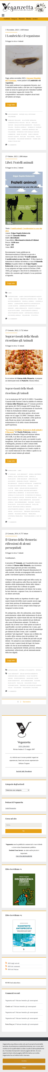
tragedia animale (21, 513)
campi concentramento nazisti (30, 296)
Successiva (27, 702)
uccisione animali (14, 315)
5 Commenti (12, 691)
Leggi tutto (12, 105)
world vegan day (14, 141)
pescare (23, 136)
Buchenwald (12, 483)
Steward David (13, 685)
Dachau (16, 299)
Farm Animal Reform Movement (26, 490)
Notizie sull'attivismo (27, 114)
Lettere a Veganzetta (26, 670)
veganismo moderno (24, 138)
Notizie (38, 670)
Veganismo (12, 116)
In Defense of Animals (33, 495)
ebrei (16, 488)
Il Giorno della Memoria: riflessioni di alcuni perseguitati (21, 544)
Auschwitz (12, 481)
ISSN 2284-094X (24, 746)
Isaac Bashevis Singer (16, 497)
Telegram (14, 19)
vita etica (34, 315)
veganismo (12, 138)
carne (10, 299)
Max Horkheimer (21, 502)
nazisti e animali (34, 308)
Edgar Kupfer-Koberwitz (23, 125)
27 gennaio (12, 474)
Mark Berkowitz (25, 499)
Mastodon (22, 19)
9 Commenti (12, 145)
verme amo (36, 138)
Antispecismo (13, 670)
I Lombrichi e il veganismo (22, 36)
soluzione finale (31, 683)
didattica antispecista (28, 299)
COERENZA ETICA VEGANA (16, 122)
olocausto (12, 504)
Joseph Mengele (19, 678)
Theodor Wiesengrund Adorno (30, 685)
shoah (28, 509)
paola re (35, 504)
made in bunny (22, 134)
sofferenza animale (32, 313)
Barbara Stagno (23, 481)
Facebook (7, 19)
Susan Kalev (18, 511)
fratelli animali (21, 127)
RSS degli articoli (13, 963)
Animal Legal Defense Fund (18, 476)
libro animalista (21, 308)
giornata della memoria (16, 676)
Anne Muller (33, 479)
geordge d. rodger (34, 127)
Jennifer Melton (31, 497)
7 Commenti (12, 522)
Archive (35, 19)
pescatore (31, 136)
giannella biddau (14, 129)
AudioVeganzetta (10, 808)
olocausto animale (24, 504)
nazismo (31, 502)
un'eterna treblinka (15, 516)
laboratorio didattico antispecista (27, 303)
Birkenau (33, 481)
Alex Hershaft (22, 474)
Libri (10, 293)
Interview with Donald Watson (28, 132)
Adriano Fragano (14, 120)
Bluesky (28, 19)
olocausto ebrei (14, 310)
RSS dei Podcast (13, 969)
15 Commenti (12, 318)
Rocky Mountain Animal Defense (19, 506)
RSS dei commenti (14, 966)
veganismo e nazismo (30, 687)
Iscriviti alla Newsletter (24, 771)
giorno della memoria (16, 492)
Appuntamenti (13, 114)
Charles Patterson (25, 483)
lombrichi (11, 134)
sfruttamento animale (29, 310)
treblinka (32, 513)
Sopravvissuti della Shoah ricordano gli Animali (21, 338)
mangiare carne (32, 678)
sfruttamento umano (15, 313)
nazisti (37, 502)
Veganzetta (8, 1000)
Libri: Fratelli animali (19, 162)
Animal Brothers (35, 474)
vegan (38, 136)
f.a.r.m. (10, 490)
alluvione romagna (29, 120)
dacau (28, 122)
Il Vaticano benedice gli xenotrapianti (26, 1000)
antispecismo (13, 296)
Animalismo (12, 470)
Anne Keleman (22, 479)
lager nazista (13, 305)
